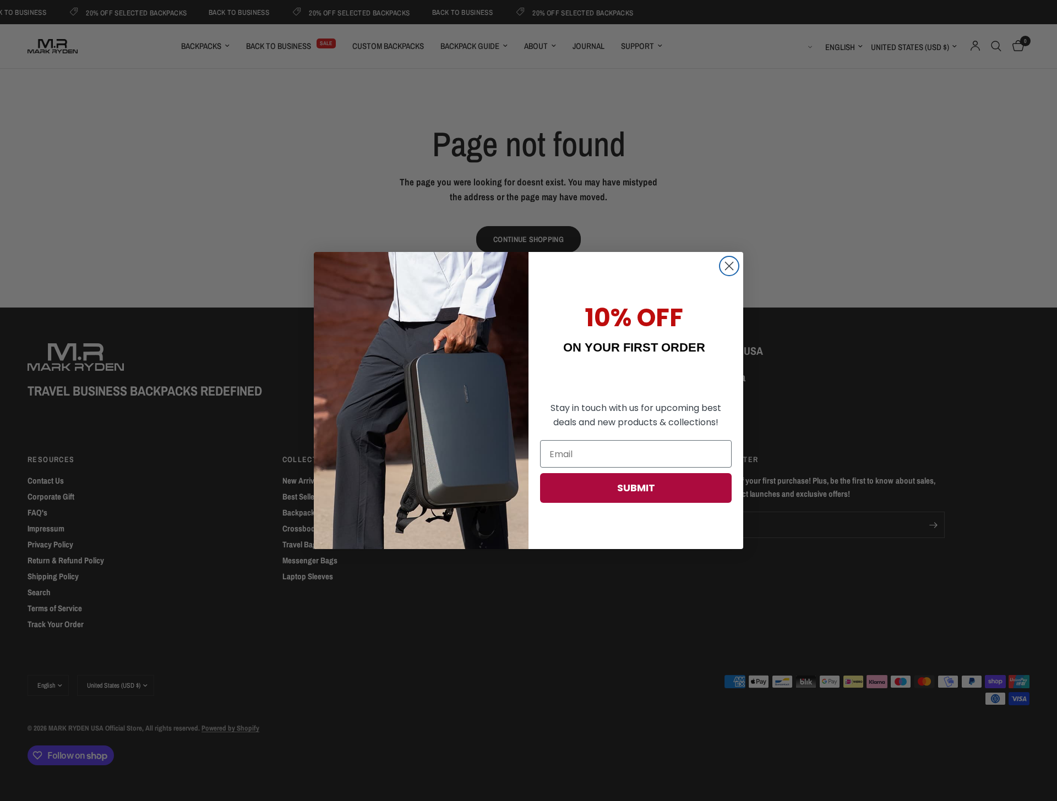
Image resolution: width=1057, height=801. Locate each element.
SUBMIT (636, 488)
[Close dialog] (729, 266)
